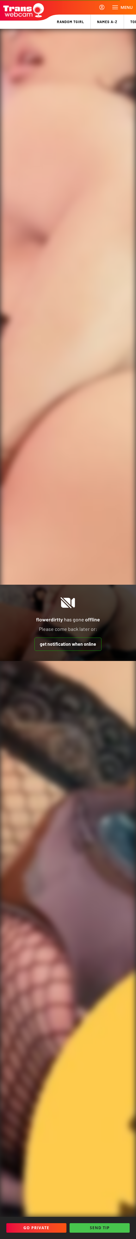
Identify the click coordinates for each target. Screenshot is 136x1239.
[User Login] (102, 7)
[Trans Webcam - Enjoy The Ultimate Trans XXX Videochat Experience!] (23, 10)
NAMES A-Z (107, 22)
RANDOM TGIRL (70, 22)
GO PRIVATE (36, 1227)
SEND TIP (100, 1227)
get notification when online (68, 644)
